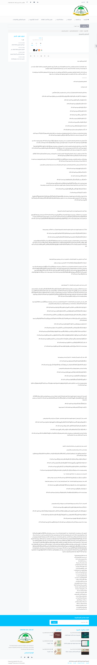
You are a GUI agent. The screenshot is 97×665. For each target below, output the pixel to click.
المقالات (81, 30)
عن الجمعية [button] (78, 19)
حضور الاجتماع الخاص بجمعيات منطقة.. (73, 651)
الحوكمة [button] (69, 19)
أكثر (23, 39)
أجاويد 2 (51, 635)
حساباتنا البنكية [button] (59, 19)
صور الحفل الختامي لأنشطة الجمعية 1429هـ (17, 54)
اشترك (54, 622)
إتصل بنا (74, 663)
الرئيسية (85, 19)
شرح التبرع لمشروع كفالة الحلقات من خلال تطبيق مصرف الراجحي (18, 44)
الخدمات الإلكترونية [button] (33, 19)
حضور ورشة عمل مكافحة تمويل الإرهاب (73, 635)
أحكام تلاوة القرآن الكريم (74, 30)
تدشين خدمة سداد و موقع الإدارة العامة (17, 59)
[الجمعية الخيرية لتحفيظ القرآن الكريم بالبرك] (81, 10)
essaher (40, 37)
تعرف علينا (70, 663)
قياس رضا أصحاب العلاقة (46, 19)
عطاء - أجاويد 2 (76, 26)
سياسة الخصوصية (81, 663)
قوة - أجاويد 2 (50, 651)
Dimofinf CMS (16, 661)
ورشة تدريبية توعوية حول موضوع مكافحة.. (72, 643)
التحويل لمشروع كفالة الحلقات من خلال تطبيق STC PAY (17, 49)
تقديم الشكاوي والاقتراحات (19, 19)
